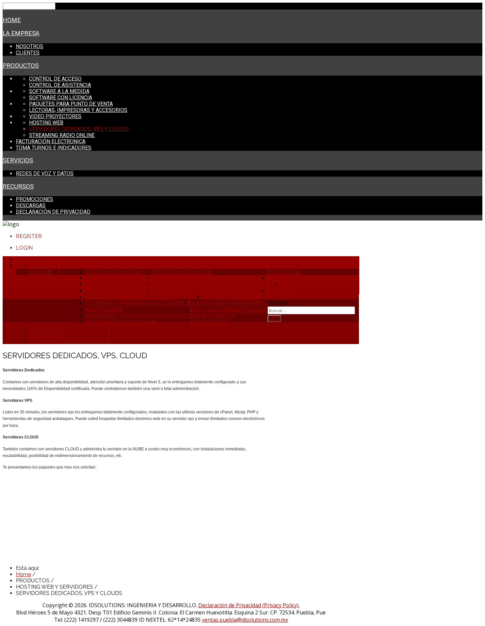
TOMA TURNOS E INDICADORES (53, 148)
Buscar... (279, 302)
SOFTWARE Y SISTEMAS (183, 278)
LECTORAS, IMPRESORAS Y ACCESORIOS (78, 110)
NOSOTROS (29, 46)
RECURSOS (18, 186)
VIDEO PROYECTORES (55, 116)
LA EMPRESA (21, 33)
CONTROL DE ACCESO (55, 79)
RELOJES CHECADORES (182, 272)
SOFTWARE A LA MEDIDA (59, 91)
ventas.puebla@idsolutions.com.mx (245, 619)
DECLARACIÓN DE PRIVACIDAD (53, 212)
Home (12, 20)
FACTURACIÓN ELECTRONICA (50, 141)
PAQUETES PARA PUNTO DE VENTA (71, 104)
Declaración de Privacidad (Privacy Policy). (249, 605)
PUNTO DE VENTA (176, 284)
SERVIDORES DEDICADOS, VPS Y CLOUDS (79, 129)
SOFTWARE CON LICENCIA (60, 97)
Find (274, 318)
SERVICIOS (18, 160)
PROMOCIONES (34, 199)
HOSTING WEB (46, 123)
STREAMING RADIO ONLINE (62, 135)
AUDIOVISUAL (171, 291)
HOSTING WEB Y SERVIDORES (227, 303)
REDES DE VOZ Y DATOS (45, 173)
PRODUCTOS (21, 65)
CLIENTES (28, 53)
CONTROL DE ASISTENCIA (60, 85)
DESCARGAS (31, 205)
